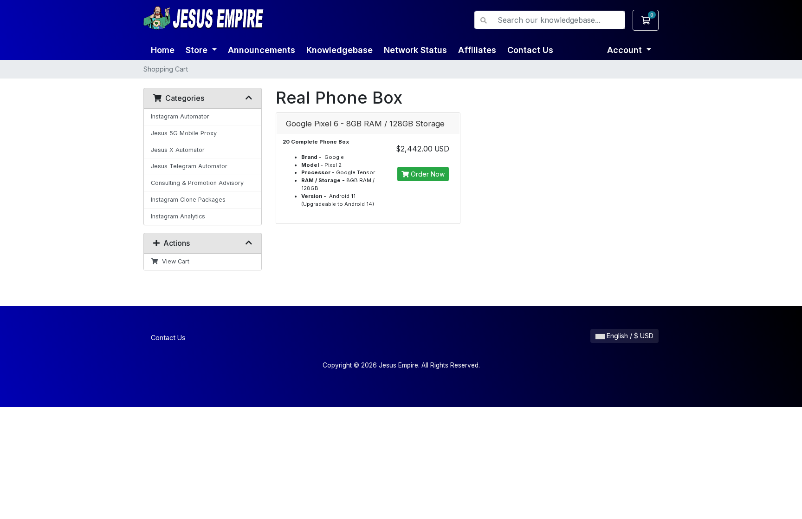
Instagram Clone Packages (188, 199)
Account (625, 50)
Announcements (261, 50)
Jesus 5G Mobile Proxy (184, 133)
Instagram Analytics (178, 216)
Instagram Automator (180, 116)
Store (198, 50)
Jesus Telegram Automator (189, 166)
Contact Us (530, 50)
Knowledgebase (339, 50)
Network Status (415, 50)
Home (163, 50)
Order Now (427, 174)
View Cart (173, 261)
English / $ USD (629, 336)
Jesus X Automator (178, 149)
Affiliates (477, 50)
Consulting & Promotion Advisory (197, 182)
